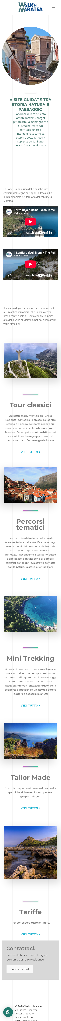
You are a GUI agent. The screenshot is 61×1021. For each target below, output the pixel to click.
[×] (8, 1012)
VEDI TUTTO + (30, 452)
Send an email (20, 969)
